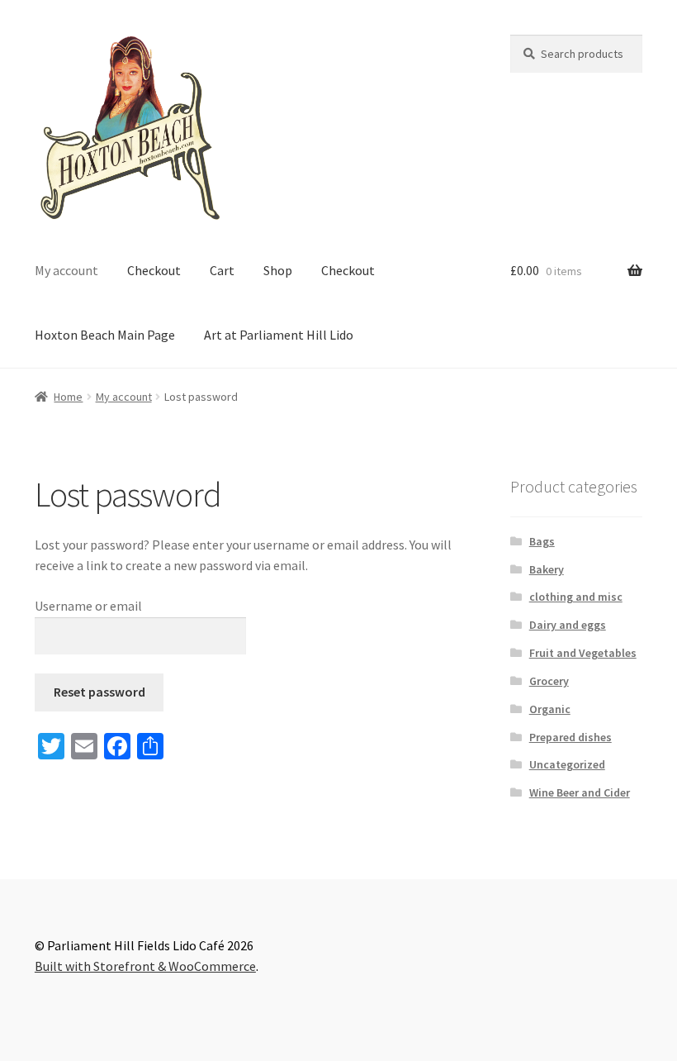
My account (66, 270)
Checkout (154, 270)
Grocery (549, 680)
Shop (277, 270)
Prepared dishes (570, 737)
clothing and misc (576, 596)
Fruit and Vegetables (583, 652)
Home (68, 396)
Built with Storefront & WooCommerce (145, 966)
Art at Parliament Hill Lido (278, 334)
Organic (549, 709)
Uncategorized (567, 764)
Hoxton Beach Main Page (105, 334)
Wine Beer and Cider (579, 792)
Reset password (99, 691)
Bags (542, 541)
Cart (222, 270)
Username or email (88, 605)
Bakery (546, 569)
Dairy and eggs (567, 624)
